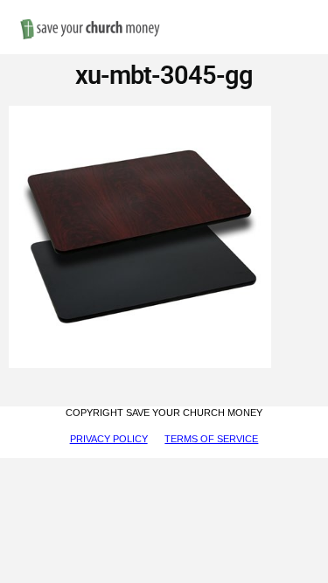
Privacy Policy (109, 439)
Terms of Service (211, 439)
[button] (302, 10)
